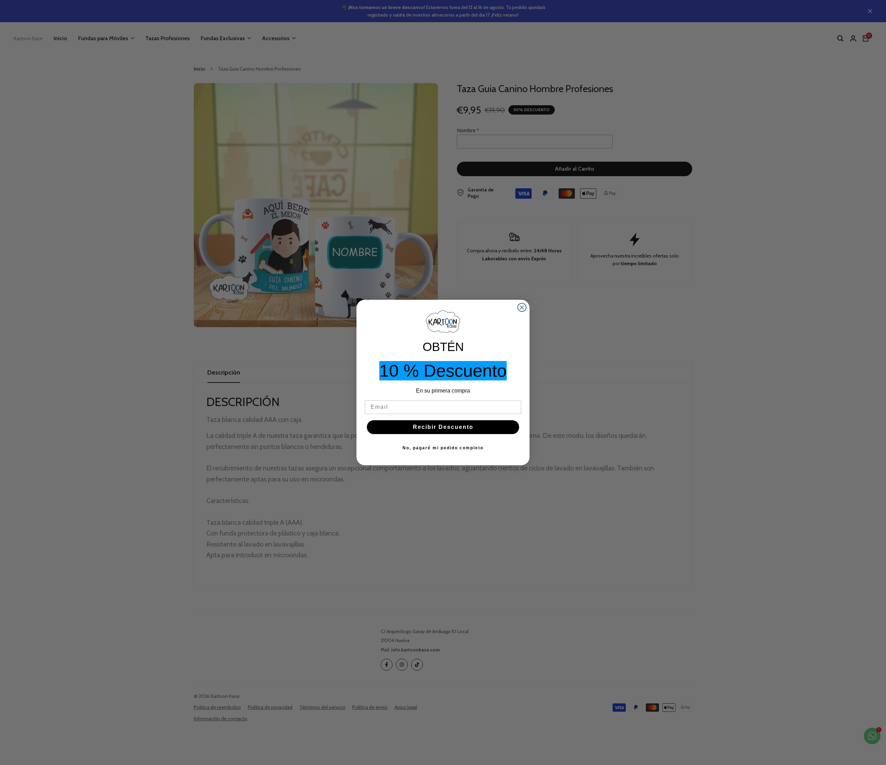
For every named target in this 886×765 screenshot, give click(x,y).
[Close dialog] (522, 307)
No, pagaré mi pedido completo (443, 448)
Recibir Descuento (443, 427)
